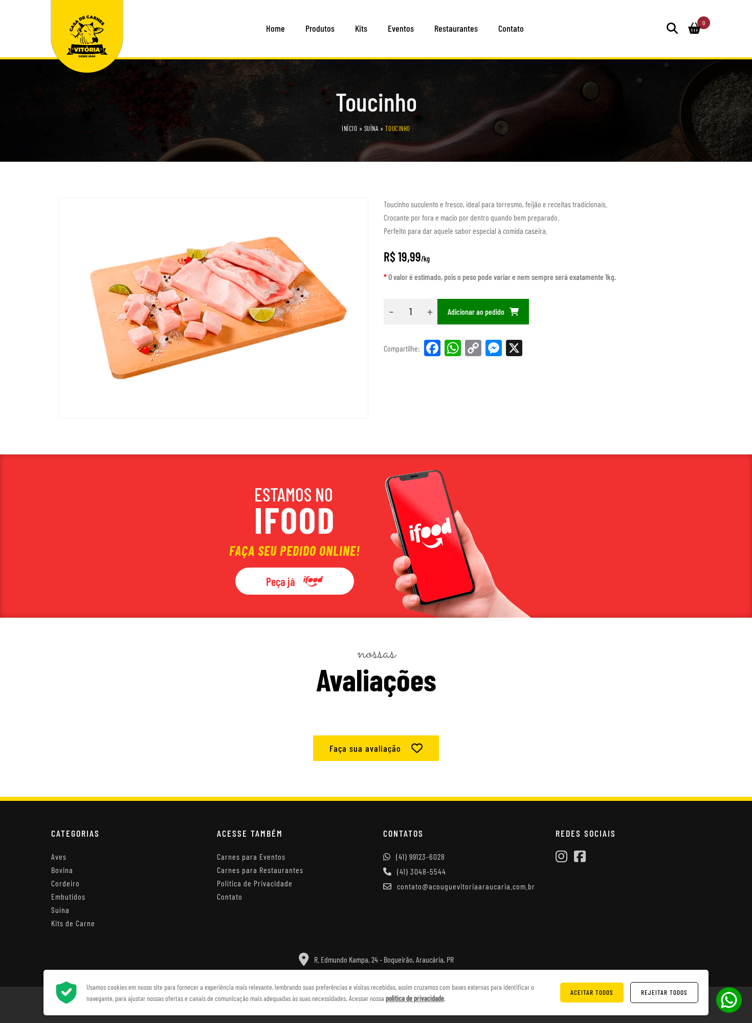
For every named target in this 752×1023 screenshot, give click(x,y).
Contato (511, 28)
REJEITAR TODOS (664, 992)
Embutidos (68, 896)
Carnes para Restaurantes (260, 870)
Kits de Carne (73, 923)
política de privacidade (415, 998)
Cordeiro (65, 883)
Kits (361, 28)
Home (275, 28)
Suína (371, 128)
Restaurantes (456, 28)
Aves (59, 856)
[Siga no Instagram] (561, 857)
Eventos (401, 28)
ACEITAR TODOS (591, 992)
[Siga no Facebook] (580, 857)
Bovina (62, 870)
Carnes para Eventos (251, 856)
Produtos (320, 28)
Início (349, 128)
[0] (694, 29)
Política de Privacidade (255, 883)
